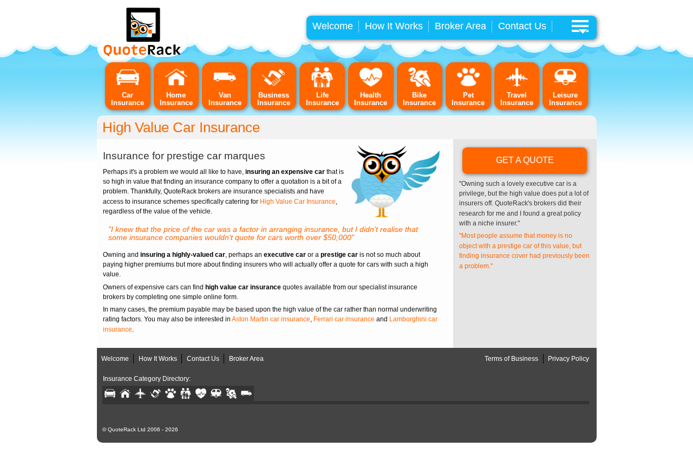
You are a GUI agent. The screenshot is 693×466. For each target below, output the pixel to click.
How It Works (394, 26)
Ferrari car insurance (344, 319)
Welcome (332, 26)
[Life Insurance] (322, 85)
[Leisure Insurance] (565, 85)
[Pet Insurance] (468, 85)
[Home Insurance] (176, 85)
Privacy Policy (568, 359)
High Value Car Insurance (298, 201)
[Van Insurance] (224, 85)
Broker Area (460, 26)
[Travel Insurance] (517, 85)
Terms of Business (511, 359)
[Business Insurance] (273, 85)
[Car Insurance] (127, 85)
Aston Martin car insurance (271, 319)
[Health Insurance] (371, 85)
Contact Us (522, 26)
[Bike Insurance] (419, 85)
